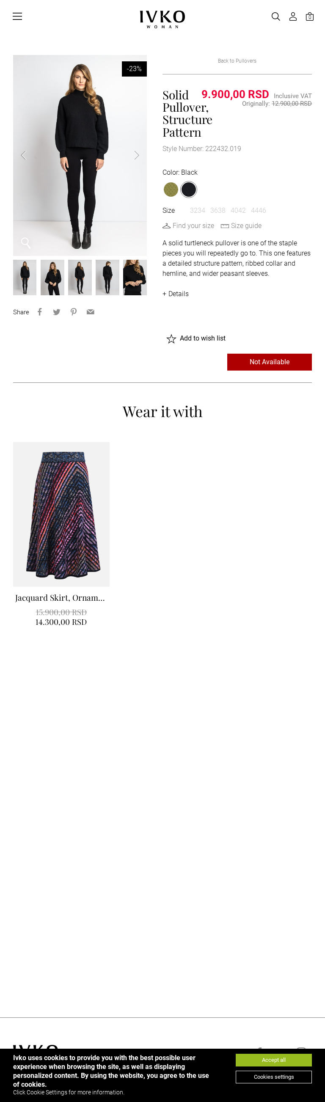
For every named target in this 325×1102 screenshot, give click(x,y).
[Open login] (292, 16)
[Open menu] (17, 16)
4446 (258, 210)
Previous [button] (30, 155)
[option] (80, 155)
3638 (218, 210)
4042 (238, 210)
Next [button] (130, 155)
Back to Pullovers (237, 61)
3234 (197, 210)
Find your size (193, 226)
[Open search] (275, 16)
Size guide (246, 226)
